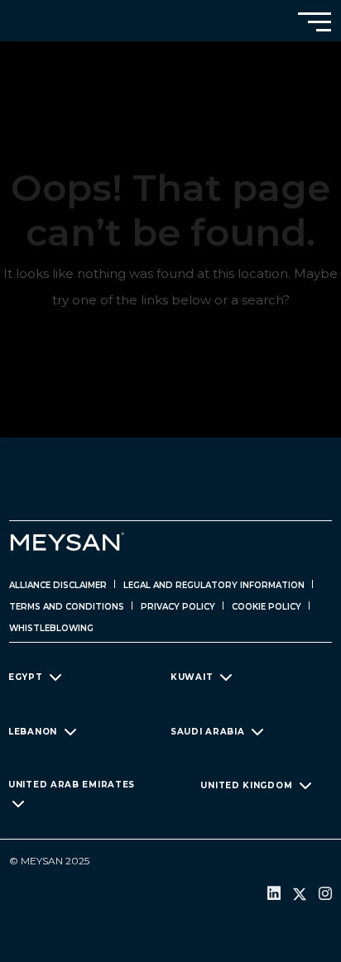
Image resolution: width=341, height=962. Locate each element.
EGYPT (25, 677)
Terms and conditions (66, 606)
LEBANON (32, 730)
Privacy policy (178, 606)
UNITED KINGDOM (246, 784)
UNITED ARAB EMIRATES (71, 784)
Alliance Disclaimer (58, 585)
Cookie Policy (266, 606)
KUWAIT (191, 677)
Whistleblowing (51, 628)
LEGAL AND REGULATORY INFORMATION (214, 585)
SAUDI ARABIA (207, 730)
